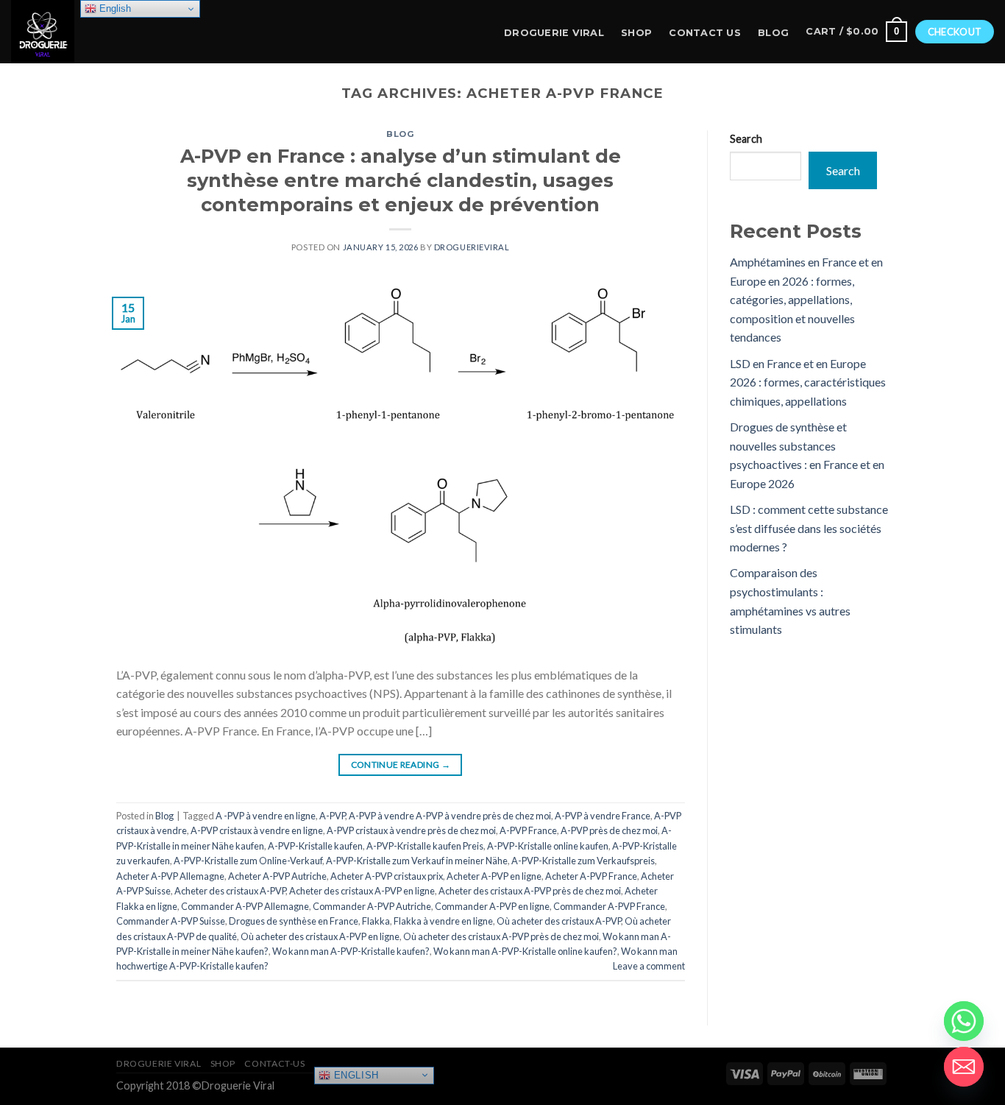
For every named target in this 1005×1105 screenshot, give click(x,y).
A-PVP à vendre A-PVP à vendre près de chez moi (450, 816)
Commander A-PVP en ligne (492, 906)
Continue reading (401, 764)
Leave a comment (649, 966)
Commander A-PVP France (609, 906)
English (354, 1074)
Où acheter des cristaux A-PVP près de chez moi (501, 936)
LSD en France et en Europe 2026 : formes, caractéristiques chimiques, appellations (808, 382)
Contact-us (274, 1063)
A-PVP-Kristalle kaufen (315, 846)
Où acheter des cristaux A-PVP (559, 921)
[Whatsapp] (964, 1021)
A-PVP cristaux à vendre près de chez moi (411, 830)
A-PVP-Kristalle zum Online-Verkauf (248, 860)
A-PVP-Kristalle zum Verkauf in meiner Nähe (417, 860)
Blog (773, 32)
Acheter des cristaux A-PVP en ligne (362, 891)
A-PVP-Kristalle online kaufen (547, 846)
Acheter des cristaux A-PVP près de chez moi (529, 891)
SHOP (636, 32)
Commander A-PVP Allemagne (245, 906)
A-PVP (332, 816)
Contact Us (705, 32)
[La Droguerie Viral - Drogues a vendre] (84, 31)
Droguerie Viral (554, 32)
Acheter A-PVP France (591, 876)
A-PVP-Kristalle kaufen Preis (424, 846)
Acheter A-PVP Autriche (277, 876)
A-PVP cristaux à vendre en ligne (257, 830)
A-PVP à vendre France (602, 816)
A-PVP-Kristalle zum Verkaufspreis (583, 860)
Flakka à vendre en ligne (443, 921)
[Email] (964, 1067)
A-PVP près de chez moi (609, 830)
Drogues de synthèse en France (293, 921)
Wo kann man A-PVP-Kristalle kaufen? (351, 951)
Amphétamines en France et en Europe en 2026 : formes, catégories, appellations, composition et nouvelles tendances (806, 299)
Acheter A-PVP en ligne (494, 876)
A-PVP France (528, 830)
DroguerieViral (472, 247)
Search (746, 139)
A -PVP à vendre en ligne (266, 816)
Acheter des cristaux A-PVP (229, 891)
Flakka (376, 921)
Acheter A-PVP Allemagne (170, 876)
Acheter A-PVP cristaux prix (386, 876)
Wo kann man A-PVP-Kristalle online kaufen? (525, 951)
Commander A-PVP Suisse (170, 921)
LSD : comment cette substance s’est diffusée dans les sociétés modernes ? (809, 528)
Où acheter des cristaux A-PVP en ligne (320, 936)
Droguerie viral (158, 1063)
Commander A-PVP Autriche (372, 906)
